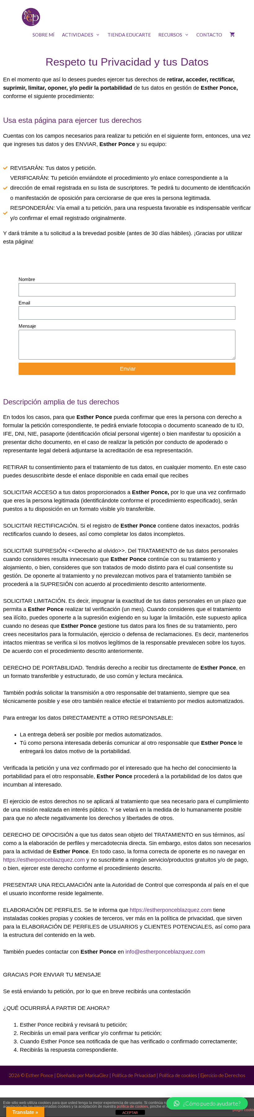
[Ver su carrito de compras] (232, 34)
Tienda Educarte (129, 34)
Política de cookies (178, 1075)
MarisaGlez (96, 1075)
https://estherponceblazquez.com (44, 860)
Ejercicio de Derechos (222, 1075)
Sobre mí (44, 34)
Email (24, 302)
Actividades (77, 34)
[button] (207, 1103)
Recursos (170, 34)
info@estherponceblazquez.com (165, 952)
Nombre (27, 279)
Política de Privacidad (133, 1075)
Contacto (209, 34)
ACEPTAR (130, 1113)
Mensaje (27, 326)
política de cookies (132, 1106)
